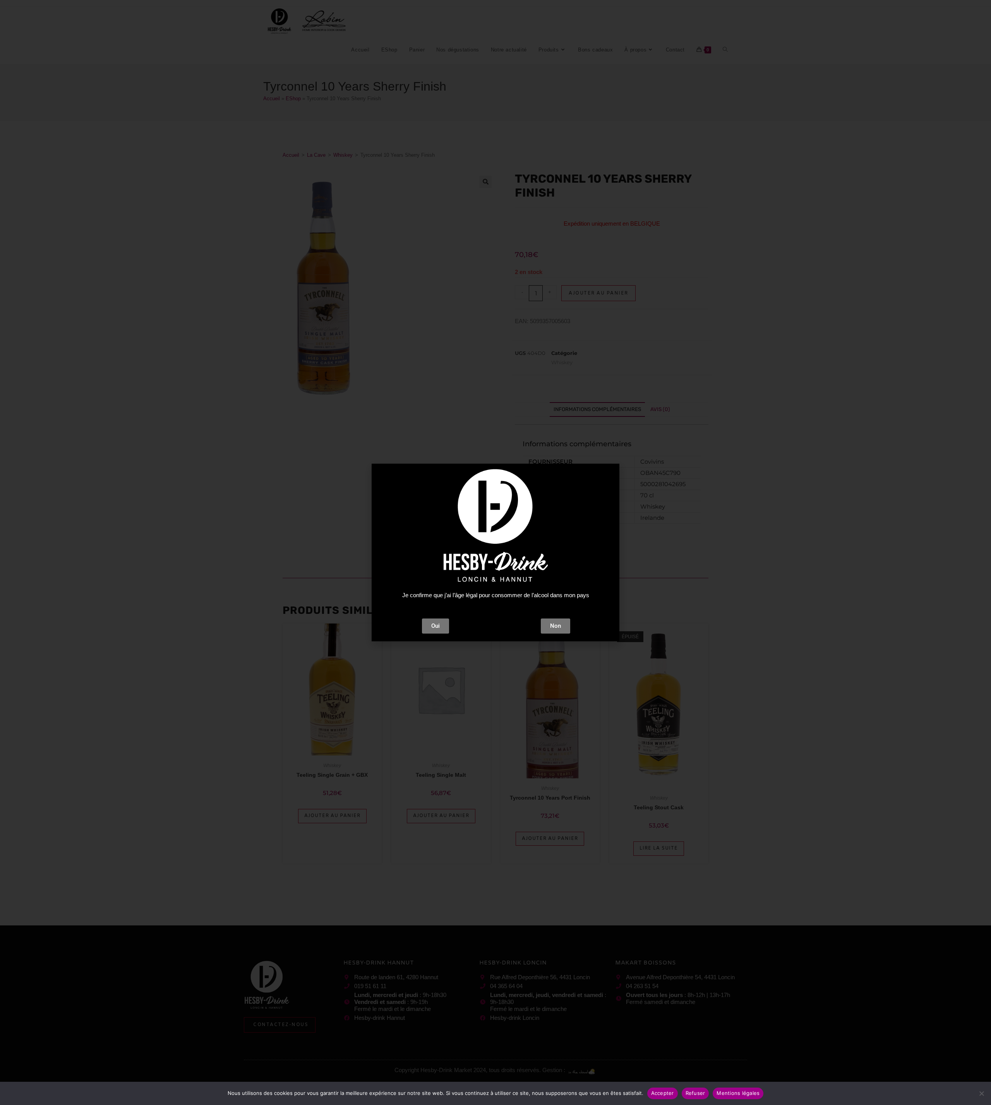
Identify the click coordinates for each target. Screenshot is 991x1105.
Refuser (695, 1093)
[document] (495, 552)
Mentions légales (738, 1093)
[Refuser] (981, 1093)
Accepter (662, 1093)
